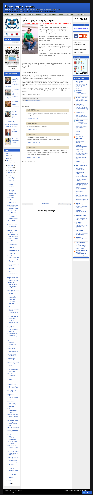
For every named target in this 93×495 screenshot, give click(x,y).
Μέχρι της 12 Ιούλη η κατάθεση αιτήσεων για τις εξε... (12, 416)
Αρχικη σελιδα (9, 14)
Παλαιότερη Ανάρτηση (65, 204)
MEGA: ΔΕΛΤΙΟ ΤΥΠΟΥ (13, 427)
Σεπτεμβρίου (11, 170)
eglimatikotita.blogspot (82, 183)
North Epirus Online (81, 215)
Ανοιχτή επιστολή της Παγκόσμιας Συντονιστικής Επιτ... (13, 279)
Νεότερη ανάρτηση (27, 204)
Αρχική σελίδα (45, 203)
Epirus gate (79, 194)
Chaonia (78, 161)
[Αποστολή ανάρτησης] (37, 98)
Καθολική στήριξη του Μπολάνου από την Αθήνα (15, 115)
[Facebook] (76, 37)
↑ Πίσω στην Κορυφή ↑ (46, 211)
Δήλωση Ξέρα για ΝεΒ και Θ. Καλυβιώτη (15, 140)
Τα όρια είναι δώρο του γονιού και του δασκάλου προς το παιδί (81, 206)
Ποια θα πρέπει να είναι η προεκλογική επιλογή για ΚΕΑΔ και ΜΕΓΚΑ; (81, 218)
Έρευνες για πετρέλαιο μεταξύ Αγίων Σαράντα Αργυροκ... (12, 459)
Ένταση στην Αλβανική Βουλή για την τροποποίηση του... (12, 226)
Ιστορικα (61, 14)
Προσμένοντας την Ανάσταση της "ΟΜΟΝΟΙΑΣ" (12, 297)
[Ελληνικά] (8, 34)
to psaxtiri (78, 210)
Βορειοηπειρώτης (20, 6)
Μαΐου (9, 483)
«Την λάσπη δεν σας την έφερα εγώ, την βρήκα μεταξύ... (12, 369)
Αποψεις (30, 14)
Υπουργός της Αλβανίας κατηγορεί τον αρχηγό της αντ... (13, 322)
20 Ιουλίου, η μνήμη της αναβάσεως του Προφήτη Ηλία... (13, 292)
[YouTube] (81, 37)
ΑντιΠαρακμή (79, 230)
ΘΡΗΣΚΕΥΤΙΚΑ (80, 120)
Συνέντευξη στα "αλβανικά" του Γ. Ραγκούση (12, 410)
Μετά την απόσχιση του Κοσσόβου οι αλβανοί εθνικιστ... (13, 216)
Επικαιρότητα (29, 100)
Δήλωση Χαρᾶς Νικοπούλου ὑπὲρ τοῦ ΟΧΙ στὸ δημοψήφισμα (82, 233)
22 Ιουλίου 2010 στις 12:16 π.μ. (33, 157)
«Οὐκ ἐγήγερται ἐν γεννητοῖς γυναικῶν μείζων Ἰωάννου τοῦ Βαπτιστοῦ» (82, 100)
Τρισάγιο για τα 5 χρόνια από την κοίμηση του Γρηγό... (13, 386)
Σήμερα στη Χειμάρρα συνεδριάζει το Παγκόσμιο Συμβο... (12, 207)
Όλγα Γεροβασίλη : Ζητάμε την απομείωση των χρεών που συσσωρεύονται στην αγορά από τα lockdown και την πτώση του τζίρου (82, 198)
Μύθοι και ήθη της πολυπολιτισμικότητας (13, 447)
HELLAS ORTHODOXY (81, 165)
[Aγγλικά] (13, 34)
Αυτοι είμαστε (10, 382)
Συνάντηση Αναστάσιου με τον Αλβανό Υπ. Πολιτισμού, (13, 453)
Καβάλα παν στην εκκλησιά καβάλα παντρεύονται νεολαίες (15, 105)
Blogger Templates (69, 490)
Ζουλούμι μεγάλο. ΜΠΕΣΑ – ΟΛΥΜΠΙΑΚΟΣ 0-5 (12, 350)
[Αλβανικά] (17, 34)
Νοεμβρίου (10, 165)
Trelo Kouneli (79, 81)
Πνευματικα (52, 14)
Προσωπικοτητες (41, 14)
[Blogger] (85, 37)
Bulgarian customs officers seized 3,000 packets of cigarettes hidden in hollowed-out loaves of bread (82, 156)
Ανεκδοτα (70, 14)
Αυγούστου (10, 172)
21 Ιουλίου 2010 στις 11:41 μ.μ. (33, 142)
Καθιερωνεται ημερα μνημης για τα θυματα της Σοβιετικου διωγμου (82, 168)
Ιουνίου (10, 480)
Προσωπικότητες (38, 100)
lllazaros (78, 203)
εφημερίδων (12, 68)
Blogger (13, 492)
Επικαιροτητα (21, 14)
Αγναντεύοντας (80, 112)
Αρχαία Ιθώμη (79, 104)
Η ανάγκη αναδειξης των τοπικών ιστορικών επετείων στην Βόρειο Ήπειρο (80, 51)
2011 (7, 158)
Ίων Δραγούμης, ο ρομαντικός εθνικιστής (11, 179)
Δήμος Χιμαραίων (80, 242)
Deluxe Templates (83, 490)
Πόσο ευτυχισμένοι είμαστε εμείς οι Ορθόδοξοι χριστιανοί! (82, 141)
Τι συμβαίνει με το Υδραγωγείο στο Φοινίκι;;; (12, 476)
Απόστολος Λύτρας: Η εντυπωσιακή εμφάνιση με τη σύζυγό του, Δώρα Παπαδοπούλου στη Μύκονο (81, 85)
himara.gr (78, 145)
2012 (7, 155)
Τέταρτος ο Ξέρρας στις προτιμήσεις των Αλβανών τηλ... (13, 252)
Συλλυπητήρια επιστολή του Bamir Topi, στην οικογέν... (13, 364)
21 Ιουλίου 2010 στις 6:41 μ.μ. (33, 129)
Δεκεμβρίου (11, 163)
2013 (7, 153)
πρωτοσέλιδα (11, 66)
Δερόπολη (78, 131)
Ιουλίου (10, 175)
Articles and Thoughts (81, 152)
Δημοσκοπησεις (81, 14)
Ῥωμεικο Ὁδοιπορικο (81, 97)
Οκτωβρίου (10, 167)
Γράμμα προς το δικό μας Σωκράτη (38, 20)
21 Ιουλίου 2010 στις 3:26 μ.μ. (33, 118)
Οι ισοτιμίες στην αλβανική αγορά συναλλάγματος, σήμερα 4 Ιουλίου (81, 148)
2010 (7, 160)
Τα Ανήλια (78, 237)
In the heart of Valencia (81, 162)
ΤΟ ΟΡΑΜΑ (79, 222)
